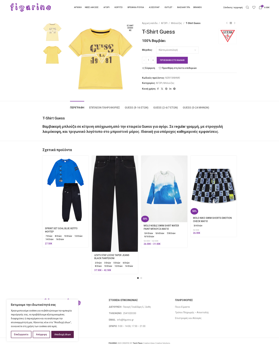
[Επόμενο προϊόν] (235, 23)
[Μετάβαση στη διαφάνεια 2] (141, 278)
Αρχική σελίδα (149, 23)
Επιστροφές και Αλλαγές (188, 318)
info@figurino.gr (125, 319)
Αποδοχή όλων (62, 334)
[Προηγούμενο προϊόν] (227, 23)
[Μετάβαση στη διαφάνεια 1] (138, 278)
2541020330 (129, 313)
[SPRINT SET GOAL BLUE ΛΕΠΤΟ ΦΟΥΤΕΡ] (66, 190)
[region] (42, 320)
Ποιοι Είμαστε (182, 307)
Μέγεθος (147, 50)
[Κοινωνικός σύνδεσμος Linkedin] (170, 89)
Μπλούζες (176, 23)
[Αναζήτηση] (247, 7)
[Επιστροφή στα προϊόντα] (231, 23)
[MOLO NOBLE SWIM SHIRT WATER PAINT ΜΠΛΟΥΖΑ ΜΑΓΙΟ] (164, 189)
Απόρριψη (41, 334)
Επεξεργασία (21, 334)
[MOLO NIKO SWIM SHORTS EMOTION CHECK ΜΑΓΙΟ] (214, 185)
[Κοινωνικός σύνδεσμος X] (162, 89)
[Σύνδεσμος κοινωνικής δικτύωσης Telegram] (174, 89)
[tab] (77, 106)
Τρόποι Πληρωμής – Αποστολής (192, 312)
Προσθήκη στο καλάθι (172, 60)
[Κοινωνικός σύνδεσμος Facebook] (158, 89)
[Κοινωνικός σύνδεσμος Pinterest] (166, 89)
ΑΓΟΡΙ (164, 23)
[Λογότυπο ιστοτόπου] (30, 7)
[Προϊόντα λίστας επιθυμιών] (254, 7)
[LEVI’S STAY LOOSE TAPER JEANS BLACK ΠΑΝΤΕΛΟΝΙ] (115, 204)
